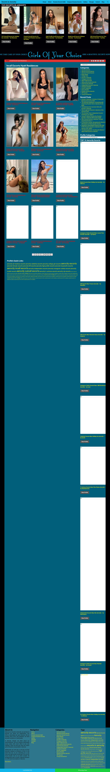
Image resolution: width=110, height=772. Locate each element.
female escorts (93, 747)
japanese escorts (94, 761)
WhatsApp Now (82, 770)
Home (44, 2)
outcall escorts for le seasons (62, 278)
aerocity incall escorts (17, 268)
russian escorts (85, 764)
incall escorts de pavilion (31, 274)
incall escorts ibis (72, 274)
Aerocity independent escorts (94, 740)
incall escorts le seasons (20, 276)
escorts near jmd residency (53, 273)
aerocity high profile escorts (45, 266)
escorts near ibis (45, 273)
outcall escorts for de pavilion (61, 276)
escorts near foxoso (14, 273)
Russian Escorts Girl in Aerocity (97, 764)
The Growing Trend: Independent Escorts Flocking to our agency (92, 113)
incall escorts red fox (41, 276)
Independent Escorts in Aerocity (89, 85)
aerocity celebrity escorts (34, 264)
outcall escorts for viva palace (29, 279)
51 (100, 60)
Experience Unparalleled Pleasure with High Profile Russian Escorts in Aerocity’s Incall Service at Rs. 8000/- (92, 127)
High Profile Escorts (86, 80)
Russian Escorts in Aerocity (88, 766)
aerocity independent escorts (38, 268)
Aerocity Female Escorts (87, 73)
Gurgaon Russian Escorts (74, 2)
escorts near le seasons (63, 273)
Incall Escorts (88, 758)
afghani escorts (98, 741)
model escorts (100, 761)
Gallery (85, 2)
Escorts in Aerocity (9, 2)
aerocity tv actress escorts (48, 271)
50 (98, 60)
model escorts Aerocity (85, 762)
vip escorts (87, 767)
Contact (98, 2)
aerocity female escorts (15, 266)
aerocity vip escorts (64, 271)
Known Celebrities (86, 88)
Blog (103, 2)
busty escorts (98, 743)
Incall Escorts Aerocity (87, 83)
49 (44, 254)
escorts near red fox (13, 274)
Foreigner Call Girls (86, 79)
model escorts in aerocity (94, 762)
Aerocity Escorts (85, 70)
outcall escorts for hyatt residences (29, 278)
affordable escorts (91, 741)
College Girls (84, 76)
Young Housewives (86, 94)
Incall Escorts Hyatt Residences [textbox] (92, 137)
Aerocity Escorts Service (87, 71)
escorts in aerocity (95, 745)
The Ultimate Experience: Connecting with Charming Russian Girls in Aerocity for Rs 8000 (92, 104)
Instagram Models (86, 86)
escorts (85, 745)
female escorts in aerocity (94, 749)
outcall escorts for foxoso (71, 276)
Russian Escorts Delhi (59, 2)
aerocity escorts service (89, 735)
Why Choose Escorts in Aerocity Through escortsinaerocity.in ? (92, 119)
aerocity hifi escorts (29, 266)
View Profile (6, 41)
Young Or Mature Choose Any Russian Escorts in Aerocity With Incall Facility (91, 116)
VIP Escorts (84, 93)
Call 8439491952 (27, 770)
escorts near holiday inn (24, 273)
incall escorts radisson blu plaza (31, 276)
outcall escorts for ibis (40, 278)
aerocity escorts (69, 263)
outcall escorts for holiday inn (14, 278)
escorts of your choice (85, 747)
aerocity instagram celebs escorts (59, 268)
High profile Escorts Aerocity (88, 82)
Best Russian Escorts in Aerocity (90, 743)
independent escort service (86, 761)
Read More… (8, 761)
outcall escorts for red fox (19, 279)
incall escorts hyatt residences (62, 274)
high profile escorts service (96, 754)
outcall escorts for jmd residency (51, 278)
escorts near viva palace (21, 274)
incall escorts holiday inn (50, 275)
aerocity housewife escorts (64, 266)
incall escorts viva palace (50, 276)
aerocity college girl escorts (52, 264)
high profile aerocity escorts (93, 751)
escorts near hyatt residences (35, 273)
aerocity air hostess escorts (16, 264)
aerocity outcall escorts (28, 271)
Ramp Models (85, 90)
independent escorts (97, 759)
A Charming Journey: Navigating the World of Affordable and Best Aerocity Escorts (93, 123)
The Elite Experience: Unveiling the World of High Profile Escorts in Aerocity (92, 130)
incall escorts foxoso (40, 274)
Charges (91, 2)
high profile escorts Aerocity (97, 753)
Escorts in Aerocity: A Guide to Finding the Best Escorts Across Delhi (92, 100)
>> (103, 60)
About (49, 2)
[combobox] (93, 137)
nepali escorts (102, 762)
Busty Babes (84, 74)
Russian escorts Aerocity (87, 91)
